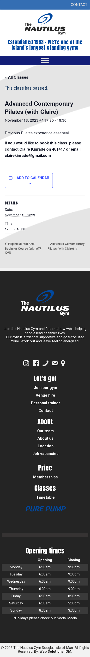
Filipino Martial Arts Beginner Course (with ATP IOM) (23, 248)
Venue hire (45, 395)
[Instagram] (26, 363)
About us (45, 438)
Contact (45, 410)
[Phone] (45, 363)
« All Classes (16, 77)
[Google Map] (63, 363)
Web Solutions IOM (55, 652)
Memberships (45, 477)
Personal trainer (45, 403)
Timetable (45, 497)
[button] (79, 5)
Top (86, 653)
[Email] (55, 363)
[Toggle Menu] (45, 60)
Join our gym (45, 387)
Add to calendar (33, 177)
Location (46, 446)
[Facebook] (35, 363)
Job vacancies (45, 453)
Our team (45, 431)
